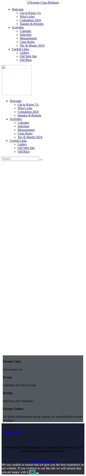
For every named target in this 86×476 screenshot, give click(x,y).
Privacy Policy (13, 431)
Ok (32, 472)
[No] (37, 473)
